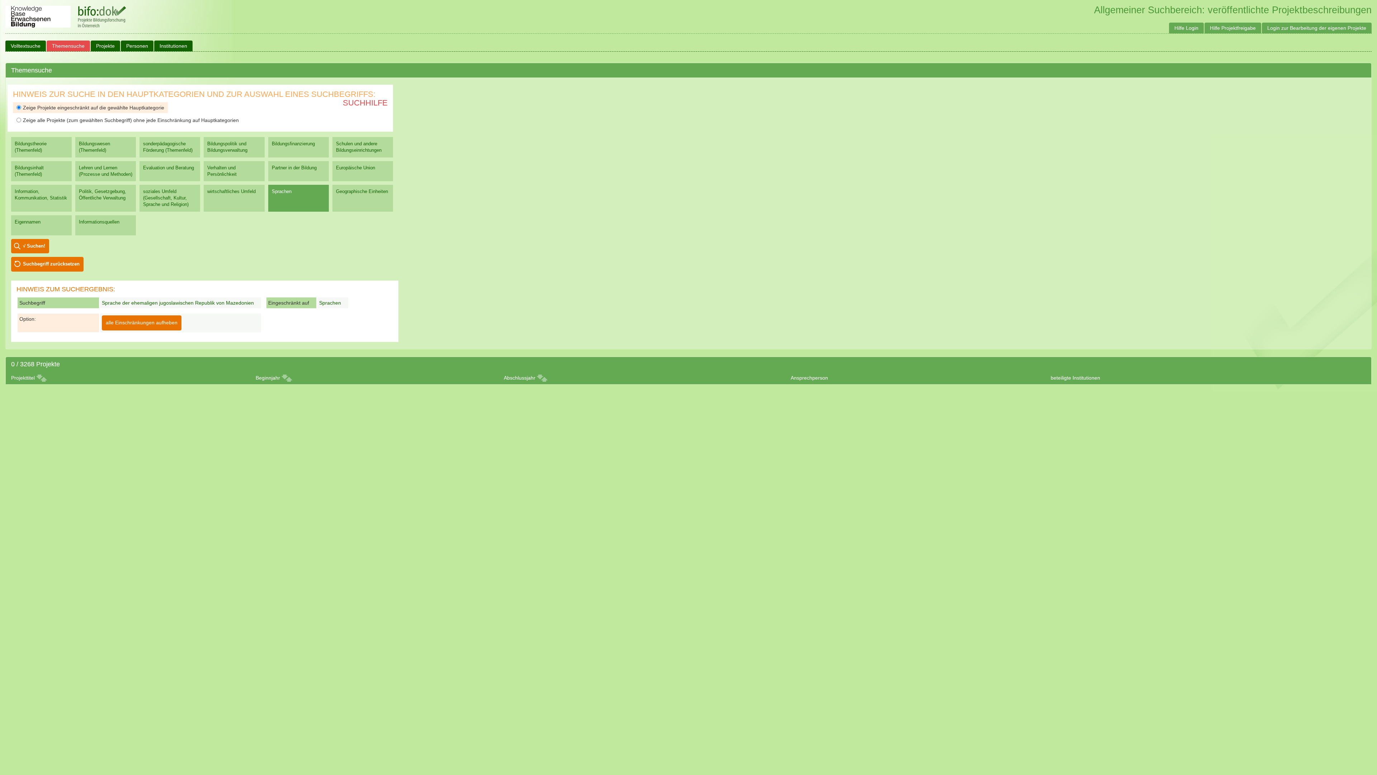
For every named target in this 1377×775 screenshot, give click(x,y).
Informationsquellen (99, 222)
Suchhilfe (365, 102)
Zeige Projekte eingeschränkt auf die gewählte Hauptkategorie (93, 108)
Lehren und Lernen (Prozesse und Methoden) (105, 171)
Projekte (105, 46)
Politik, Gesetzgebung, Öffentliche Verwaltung (102, 195)
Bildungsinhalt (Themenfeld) (29, 171)
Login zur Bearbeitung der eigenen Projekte (1316, 28)
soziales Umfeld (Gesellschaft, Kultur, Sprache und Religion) (166, 198)
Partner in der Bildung (294, 167)
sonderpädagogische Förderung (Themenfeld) (168, 147)
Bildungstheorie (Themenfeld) (31, 147)
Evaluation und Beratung (168, 167)
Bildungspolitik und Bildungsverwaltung (227, 147)
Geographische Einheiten (362, 191)
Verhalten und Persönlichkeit (222, 171)
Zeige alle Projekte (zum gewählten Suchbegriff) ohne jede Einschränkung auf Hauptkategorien (131, 120)
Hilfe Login (1186, 28)
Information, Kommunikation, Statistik (41, 195)
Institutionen (173, 46)
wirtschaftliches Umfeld (231, 191)
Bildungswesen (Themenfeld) (94, 147)
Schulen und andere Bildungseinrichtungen (359, 147)
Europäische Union (355, 167)
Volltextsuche (26, 46)
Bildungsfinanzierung (293, 143)
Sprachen (282, 191)
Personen (137, 46)
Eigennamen (28, 222)
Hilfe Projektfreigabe (1233, 28)
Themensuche (68, 46)
